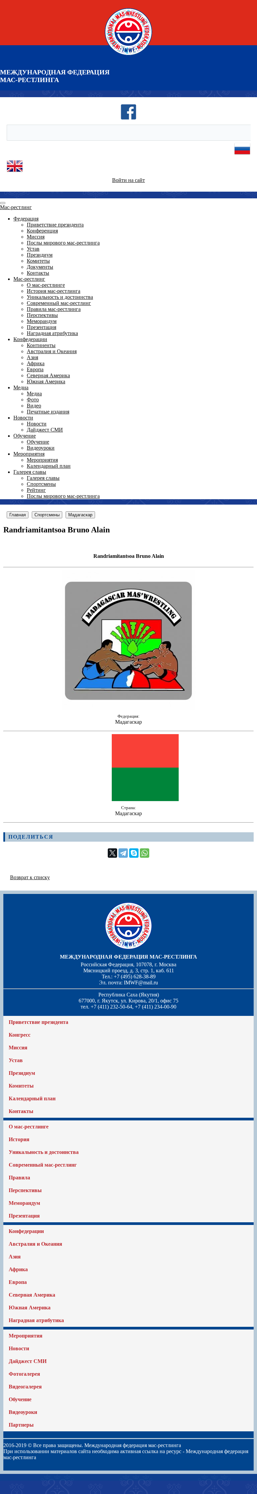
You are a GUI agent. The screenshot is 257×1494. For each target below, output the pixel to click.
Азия (32, 357)
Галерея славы (29, 472)
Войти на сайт (128, 180)
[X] (112, 853)
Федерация (25, 218)
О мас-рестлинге (46, 285)
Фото (33, 399)
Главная (17, 514)
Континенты (41, 345)
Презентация (41, 327)
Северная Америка (48, 375)
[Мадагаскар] (128, 708)
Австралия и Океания (52, 351)
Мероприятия (29, 454)
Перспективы (42, 315)
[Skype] (134, 853)
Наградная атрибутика (52, 333)
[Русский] (242, 155)
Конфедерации (30, 339)
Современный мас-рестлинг (59, 303)
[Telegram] (123, 853)
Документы (40, 267)
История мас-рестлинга (53, 291)
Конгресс (19, 1035)
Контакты (38, 273)
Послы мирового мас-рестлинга (63, 243)
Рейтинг (36, 490)
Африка (36, 363)
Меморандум (42, 321)
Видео (34, 405)
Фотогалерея (24, 1374)
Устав (33, 249)
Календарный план (49, 466)
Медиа (20, 387)
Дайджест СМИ (45, 430)
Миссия (36, 237)
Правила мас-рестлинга (54, 309)
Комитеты (38, 261)
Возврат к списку (30, 877)
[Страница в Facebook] (128, 118)
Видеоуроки (41, 448)
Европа (35, 369)
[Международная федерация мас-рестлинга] (128, 55)
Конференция (42, 231)
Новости (23, 417)
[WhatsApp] (144, 853)
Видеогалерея (25, 1386)
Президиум (40, 255)
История (19, 1139)
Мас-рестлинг (16, 207)
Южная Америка (46, 381)
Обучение (24, 436)
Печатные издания (48, 411)
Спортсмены (41, 484)
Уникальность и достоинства (60, 297)
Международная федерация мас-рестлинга (128, 957)
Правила (19, 1177)
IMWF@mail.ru (141, 982)
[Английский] (15, 172)
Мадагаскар (80, 514)
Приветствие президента (55, 225)
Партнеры (21, 1425)
